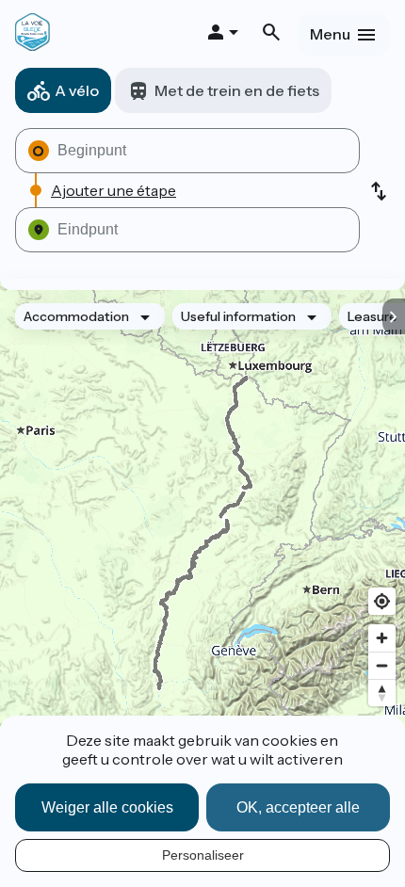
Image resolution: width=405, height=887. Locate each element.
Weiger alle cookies (107, 807)
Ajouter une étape (113, 190)
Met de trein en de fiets (236, 90)
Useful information (238, 316)
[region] (202, 533)
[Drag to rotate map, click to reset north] (382, 692)
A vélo (77, 90)
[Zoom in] (382, 638)
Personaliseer (203, 855)
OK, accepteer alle (298, 807)
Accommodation (76, 316)
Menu (330, 33)
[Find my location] (382, 601)
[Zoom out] (382, 665)
